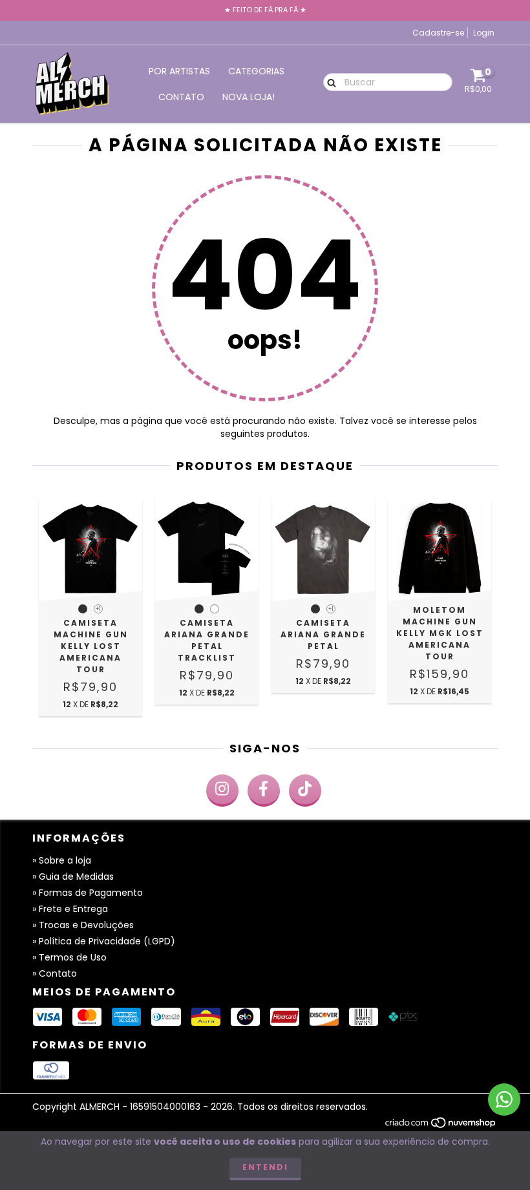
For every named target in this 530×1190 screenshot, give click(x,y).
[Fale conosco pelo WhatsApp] (504, 1099)
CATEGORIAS (256, 71)
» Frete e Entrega (70, 908)
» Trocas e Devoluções (83, 925)
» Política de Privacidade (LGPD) (103, 941)
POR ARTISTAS (179, 71)
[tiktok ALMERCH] (305, 790)
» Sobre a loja (61, 860)
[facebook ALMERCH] (264, 790)
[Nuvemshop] (441, 1125)
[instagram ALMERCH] (222, 790)
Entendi (265, 1167)
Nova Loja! (248, 96)
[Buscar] (328, 81)
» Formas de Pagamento (87, 892)
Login (483, 32)
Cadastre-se (438, 32)
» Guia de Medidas (73, 876)
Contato (181, 96)
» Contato (54, 973)
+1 (98, 609)
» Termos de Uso (69, 957)
